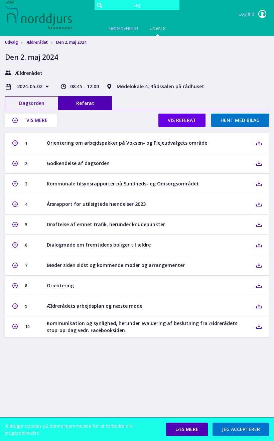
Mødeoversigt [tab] (124, 28)
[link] (38, 14)
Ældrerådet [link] (37, 42)
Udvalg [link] (11, 42)
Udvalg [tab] (158, 28)
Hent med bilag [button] (240, 120)
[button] (31, 120)
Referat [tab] (85, 103)
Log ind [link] (247, 14)
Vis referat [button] (182, 120)
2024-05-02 (30, 86)
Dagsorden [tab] (31, 103)
